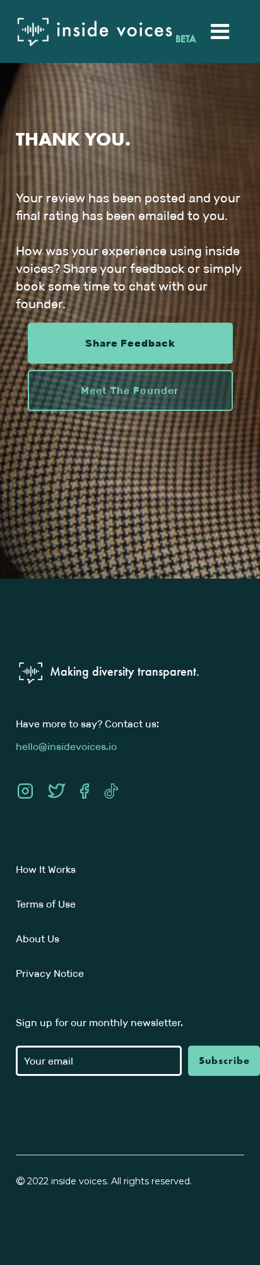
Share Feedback (130, 343)
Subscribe (224, 1060)
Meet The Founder (130, 390)
